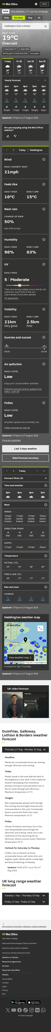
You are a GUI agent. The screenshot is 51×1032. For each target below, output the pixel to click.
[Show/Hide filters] (45, 478)
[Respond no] (15, 136)
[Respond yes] (7, 136)
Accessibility (7, 979)
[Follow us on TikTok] (25, 1010)
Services (5, 966)
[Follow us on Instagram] (31, 1010)
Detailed (18, 17)
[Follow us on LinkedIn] (37, 1010)
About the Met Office (11, 970)
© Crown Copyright (25, 1016)
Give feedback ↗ (19, 11)
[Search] (44, 26)
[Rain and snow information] (45, 587)
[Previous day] (6, 150)
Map (30, 17)
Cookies (5, 983)
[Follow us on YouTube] (13, 1010)
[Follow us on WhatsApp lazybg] (43, 1010)
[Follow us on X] (7, 1010)
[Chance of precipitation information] (43, 209)
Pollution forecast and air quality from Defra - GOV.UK (23, 390)
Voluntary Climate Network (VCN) (16, 953)
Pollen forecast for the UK (17, 427)
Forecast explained (11, 440)
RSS (3, 994)
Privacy (5, 990)
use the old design (39, 11)
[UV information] (43, 264)
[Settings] (36, 4)
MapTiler (29, 663)
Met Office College (10, 938)
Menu (44, 4)
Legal (4, 986)
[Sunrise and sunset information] (43, 337)
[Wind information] (45, 505)
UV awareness (11, 298)
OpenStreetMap (40, 663)
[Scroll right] (45, 80)
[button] (25, 640)
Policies (5, 975)
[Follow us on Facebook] (19, 1010)
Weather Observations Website (15, 948)
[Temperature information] (45, 556)
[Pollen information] (43, 403)
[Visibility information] (43, 309)
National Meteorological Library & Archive (19, 943)
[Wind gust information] (43, 159)
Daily (6, 17)
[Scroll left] (38, 80)
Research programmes (11, 962)
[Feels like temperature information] (43, 184)
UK (39, 17)
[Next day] (13, 150)
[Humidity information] (43, 239)
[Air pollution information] (43, 364)
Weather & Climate (10, 957)
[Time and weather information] (45, 485)
